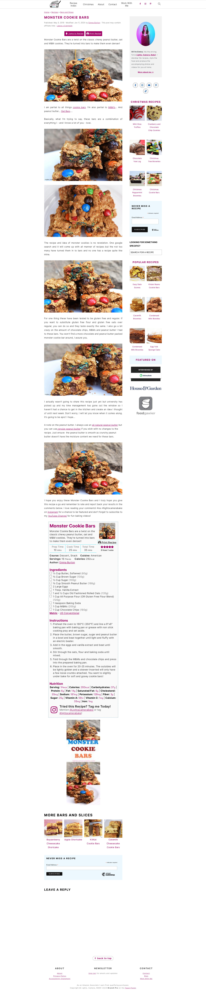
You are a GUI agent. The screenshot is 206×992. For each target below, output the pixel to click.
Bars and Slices (66, 12)
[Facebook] (135, 85)
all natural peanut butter (105, 425)
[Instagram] (142, 85)
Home (46, 12)
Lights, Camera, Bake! (146, 55)
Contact (112, 4)
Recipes (54, 12)
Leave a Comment (64, 26)
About (101, 4)
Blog (146, 976)
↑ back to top (103, 958)
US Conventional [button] (69, 613)
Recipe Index (73, 4)
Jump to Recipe (75, 33)
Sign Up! (92, 973)
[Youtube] (149, 85)
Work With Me (126, 4)
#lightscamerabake (71, 713)
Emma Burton (67, 562)
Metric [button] (53, 613)
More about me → (146, 72)
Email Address (52, 865)
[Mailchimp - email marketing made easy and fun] (108, 876)
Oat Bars (65, 111)
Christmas (88, 4)
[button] (102, 546)
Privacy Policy (59, 976)
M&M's (111, 107)
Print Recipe (95, 33)
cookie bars (79, 107)
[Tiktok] (145, 91)
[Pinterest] (156, 85)
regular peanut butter (69, 429)
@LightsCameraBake (82, 709)
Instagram (53, 512)
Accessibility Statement (59, 979)
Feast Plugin (130, 988)
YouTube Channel (57, 516)
